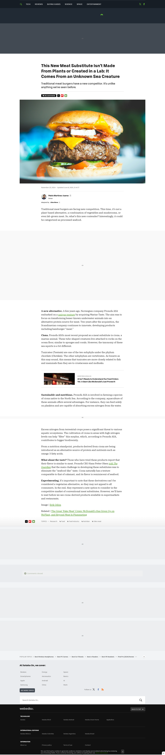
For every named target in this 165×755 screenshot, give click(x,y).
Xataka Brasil (89, 734)
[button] (60, 195)
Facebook (144, 4)
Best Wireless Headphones (44, 657)
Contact (88, 745)
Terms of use (67, 745)
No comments (50, 95)
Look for (141, 700)
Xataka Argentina (69, 734)
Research (53, 521)
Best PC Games (62, 657)
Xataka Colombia (48, 734)
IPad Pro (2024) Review (126, 657)
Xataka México (25, 734)
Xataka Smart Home (92, 720)
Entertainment (94, 4)
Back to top (136, 709)
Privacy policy (47, 745)
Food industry (74, 521)
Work (65, 685)
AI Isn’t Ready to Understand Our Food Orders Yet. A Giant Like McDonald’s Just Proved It (97, 380)
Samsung (24, 685)
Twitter (140, 4)
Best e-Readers (92, 657)
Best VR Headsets (108, 657)
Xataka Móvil (46, 720)
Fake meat (97, 521)
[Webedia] (27, 708)
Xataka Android (68, 720)
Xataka (22, 720)
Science (68, 4)
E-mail (65, 95)
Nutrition (86, 521)
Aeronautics (46, 676)
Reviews (39, 4)
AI (64, 680)
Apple (22, 680)
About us (23, 745)
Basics (65, 676)
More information (102, 753)
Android (45, 680)
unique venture (66, 314)
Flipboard (62, 95)
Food (63, 521)
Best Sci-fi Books (78, 657)
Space (79, 4)
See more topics (27, 690)
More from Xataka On (84, 376)
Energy (44, 672)
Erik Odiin (55, 504)
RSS (102, 689)
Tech (28, 4)
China (44, 685)
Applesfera (110, 720)
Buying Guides (53, 4)
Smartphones (25, 676)
